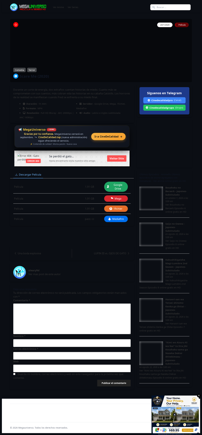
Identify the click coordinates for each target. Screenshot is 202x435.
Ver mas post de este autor (44, 274)
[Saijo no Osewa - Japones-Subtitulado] (151, 234)
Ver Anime (58, 7)
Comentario (21, 300)
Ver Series (73, 7)
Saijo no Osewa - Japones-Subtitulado (175, 227)
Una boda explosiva (29, 253)
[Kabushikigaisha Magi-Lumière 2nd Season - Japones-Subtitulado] (151, 270)
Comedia (19, 69)
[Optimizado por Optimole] (196, 430)
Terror (32, 69)
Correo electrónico (25, 349)
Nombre (19, 336)
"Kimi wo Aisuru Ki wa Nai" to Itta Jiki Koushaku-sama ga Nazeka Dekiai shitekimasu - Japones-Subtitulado (176, 353)
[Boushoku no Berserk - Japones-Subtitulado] (151, 198)
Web (16, 361)
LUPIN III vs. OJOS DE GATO (110, 253)
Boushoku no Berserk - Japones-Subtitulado (176, 191)
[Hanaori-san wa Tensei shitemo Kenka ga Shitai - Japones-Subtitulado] (151, 310)
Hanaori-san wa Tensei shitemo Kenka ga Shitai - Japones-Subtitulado (175, 306)
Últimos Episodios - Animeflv (155, 174)
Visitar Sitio (117, 158)
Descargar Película (30, 174)
